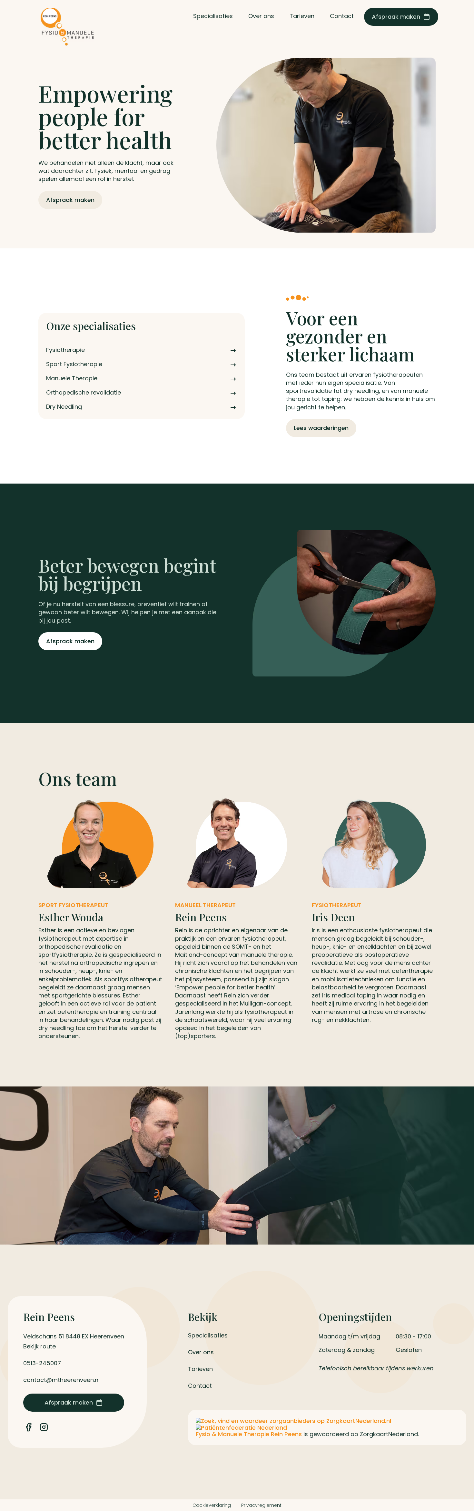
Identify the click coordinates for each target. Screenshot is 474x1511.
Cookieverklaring (212, 1505)
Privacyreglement (261, 1505)
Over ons (201, 1352)
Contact (200, 1386)
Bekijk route (39, 1346)
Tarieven (200, 1369)
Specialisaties (208, 1335)
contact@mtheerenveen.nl (61, 1380)
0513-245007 (42, 1363)
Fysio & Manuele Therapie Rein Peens (249, 1434)
